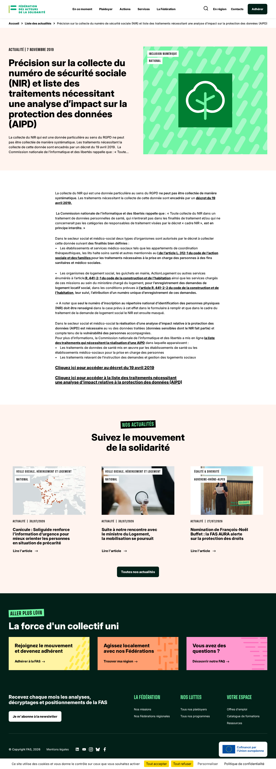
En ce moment (82, 9)
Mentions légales (57, 749)
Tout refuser (182, 764)
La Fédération (166, 9)
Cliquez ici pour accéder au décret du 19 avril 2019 (104, 367)
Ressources (234, 723)
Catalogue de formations (243, 716)
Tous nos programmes (195, 716)
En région (219, 9)
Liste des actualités (38, 23)
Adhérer (257, 9)
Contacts (237, 9)
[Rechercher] (206, 9)
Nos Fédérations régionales (152, 716)
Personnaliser (208, 764)
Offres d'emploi (237, 709)
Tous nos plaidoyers (193, 709)
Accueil (14, 23)
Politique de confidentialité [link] (244, 764)
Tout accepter (156, 764)
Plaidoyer (106, 9)
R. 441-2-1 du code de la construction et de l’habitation (128, 278)
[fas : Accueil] (27, 9)
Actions (125, 9)
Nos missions (142, 709)
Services (144, 9)
